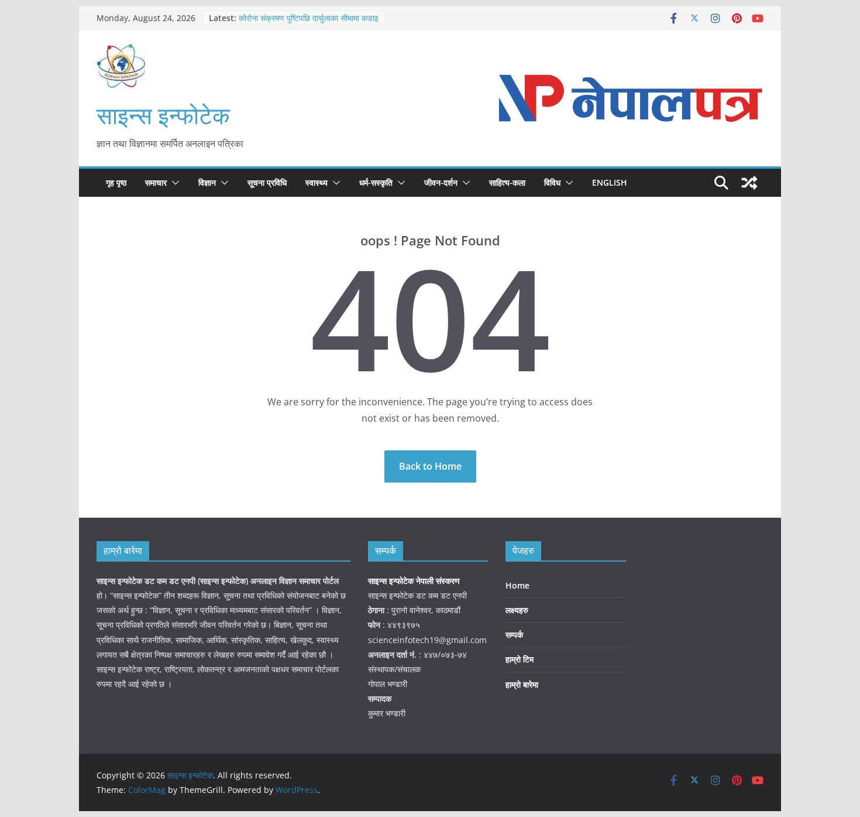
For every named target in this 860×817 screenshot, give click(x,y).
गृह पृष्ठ (116, 182)
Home (517, 585)
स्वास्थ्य (316, 182)
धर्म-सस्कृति (376, 182)
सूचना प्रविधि (267, 182)
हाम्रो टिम (519, 659)
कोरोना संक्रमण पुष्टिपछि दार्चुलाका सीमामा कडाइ (309, 17)
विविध (552, 182)
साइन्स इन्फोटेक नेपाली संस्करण (415, 580)
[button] (173, 183)
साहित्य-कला (507, 182)
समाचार (156, 182)
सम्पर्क (514, 634)
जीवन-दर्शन (440, 182)
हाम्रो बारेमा (521, 684)
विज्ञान (207, 182)
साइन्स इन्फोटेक (163, 115)
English (609, 182)
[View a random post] (749, 183)
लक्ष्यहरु (516, 610)
